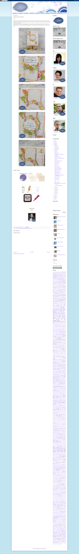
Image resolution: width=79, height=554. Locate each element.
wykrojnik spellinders (58, 537)
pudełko (57, 470)
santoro (54, 478)
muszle (54, 417)
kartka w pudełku (56, 379)
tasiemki (57, 502)
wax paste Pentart (60, 520)
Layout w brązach (57, 179)
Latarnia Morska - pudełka (56, 401)
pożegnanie (54, 466)
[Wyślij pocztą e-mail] (25, 227)
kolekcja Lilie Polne (56, 385)
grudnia (56, 145)
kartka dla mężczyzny (56, 363)
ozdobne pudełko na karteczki (61, 429)
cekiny (60, 291)
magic (57, 405)
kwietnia (56, 189)
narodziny (59, 418)
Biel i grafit (58, 250)
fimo (60, 338)
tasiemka (54, 502)
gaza (64, 342)
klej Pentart (56, 383)
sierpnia (56, 150)
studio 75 (63, 488)
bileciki (58, 285)
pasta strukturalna (61, 454)
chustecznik (60, 293)
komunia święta (55, 386)
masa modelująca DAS (63, 407)
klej (54, 382)
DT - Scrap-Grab (63, 315)
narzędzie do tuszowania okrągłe (61, 420)
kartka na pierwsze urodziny (56, 370)
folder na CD (56, 340)
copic (57, 294)
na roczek (56, 159)
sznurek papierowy (63, 494)
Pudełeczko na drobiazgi (58, 169)
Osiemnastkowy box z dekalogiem (59, 154)
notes (53, 423)
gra (58, 347)
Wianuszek (56, 164)
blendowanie (64, 285)
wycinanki (57, 528)
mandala (64, 405)
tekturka (59, 505)
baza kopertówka (63, 280)
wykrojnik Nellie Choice (60, 535)
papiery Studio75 (30, 228)
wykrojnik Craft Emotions (56, 530)
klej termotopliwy (61, 383)
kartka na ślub (61, 371)
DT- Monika (58, 318)
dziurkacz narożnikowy (61, 329)
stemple (65, 487)
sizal (58, 481)
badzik (61, 275)
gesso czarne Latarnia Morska (61, 344)
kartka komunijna (61, 365)
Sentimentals (63, 479)
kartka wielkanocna (56, 380)
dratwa (62, 306)
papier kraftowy (61, 434)
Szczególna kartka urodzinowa (61, 254)
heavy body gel (61, 350)
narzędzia (63, 418)
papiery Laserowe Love (60, 446)
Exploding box (56, 155)
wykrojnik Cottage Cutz (60, 529)
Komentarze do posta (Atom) (20, 253)
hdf (57, 350)
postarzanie (54, 465)
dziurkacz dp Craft (60, 328)
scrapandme (59, 479)
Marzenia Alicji (57, 407)
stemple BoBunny (56, 488)
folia (59, 340)
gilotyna (61, 345)
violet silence (57, 519)
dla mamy (63, 301)
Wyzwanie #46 (56, 178)
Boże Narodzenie (63, 289)
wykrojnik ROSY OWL (57, 536)
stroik (60, 488)
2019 (54, 144)
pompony (54, 463)
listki (58, 403)
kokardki (59, 384)
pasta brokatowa (57, 453)
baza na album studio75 (55, 281)
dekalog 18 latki (63, 298)
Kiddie (62, 381)
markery (56, 406)
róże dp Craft (54, 477)
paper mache (58, 431)
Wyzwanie (59, 539)
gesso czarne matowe (55, 345)
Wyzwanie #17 (59, 220)
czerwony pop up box (59, 297)
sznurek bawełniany (55, 493)
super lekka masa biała (60, 490)
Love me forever (58, 404)
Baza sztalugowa (62, 284)
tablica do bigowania (56, 501)
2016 (54, 197)
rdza (62, 474)
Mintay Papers (58, 414)
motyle (61, 416)
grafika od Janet (61, 347)
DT (61, 307)
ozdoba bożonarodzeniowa (58, 428)
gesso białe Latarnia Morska (59, 343)
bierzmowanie (54, 285)
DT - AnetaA (60, 308)
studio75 (58, 489)
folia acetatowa (63, 340)
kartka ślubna (63, 375)
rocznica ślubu (58, 475)
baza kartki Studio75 (60, 279)
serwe (55, 480)
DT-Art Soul (64, 318)
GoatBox (59, 346)
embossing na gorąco (61, 334)
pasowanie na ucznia (58, 452)
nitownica (62, 422)
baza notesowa (61, 282)
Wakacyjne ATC (57, 153)
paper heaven (54, 431)
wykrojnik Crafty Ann (56, 532)
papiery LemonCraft (56, 447)
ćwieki (63, 297)
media (65, 411)
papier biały (63, 431)
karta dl (59, 355)
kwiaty (54, 395)
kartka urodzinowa (25, 228)
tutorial (54, 517)
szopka (57, 495)
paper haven (63, 430)
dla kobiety (59, 301)
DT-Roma (64, 321)
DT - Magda (61, 312)
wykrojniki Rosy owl (59, 538)
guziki (63, 348)
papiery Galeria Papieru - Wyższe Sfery (61, 443)
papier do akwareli (60, 432)
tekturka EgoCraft (56, 506)
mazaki (60, 410)
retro (64, 474)
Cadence (54, 291)
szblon (59, 491)
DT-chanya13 (58, 319)
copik (59, 294)
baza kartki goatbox (60, 278)
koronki (58, 387)
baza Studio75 (57, 284)
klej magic (61, 382)
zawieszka (54, 542)
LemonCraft (61, 402)
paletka (60, 430)
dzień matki (55, 326)
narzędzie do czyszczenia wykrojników (57, 419)
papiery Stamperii (59, 449)
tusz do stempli (62, 513)
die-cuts (57, 299)
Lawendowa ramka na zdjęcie (58, 185)
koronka (55, 387)
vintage (54, 519)
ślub (55, 180)
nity (64, 422)
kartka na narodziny (62, 369)
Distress (60, 299)
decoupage (54, 298)
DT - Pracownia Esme (18, 228)
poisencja (63, 462)
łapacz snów (54, 405)
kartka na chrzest (56, 369)
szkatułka (62, 491)
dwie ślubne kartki (56, 323)
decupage (58, 298)
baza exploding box (60, 276)
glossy (64, 345)
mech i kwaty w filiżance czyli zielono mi (58, 411)
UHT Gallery (59, 517)
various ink (59, 518)
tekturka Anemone (63, 505)
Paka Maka (56, 430)
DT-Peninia (59, 321)
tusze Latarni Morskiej (61, 516)
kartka (22, 228)
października (56, 148)
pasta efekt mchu (56, 454)
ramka (53, 473)
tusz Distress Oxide (55, 512)
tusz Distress (62, 511)
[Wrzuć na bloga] (26, 227)
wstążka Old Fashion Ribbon (57, 525)
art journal (64, 274)
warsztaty (55, 520)
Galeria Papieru (55, 342)
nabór (64, 417)
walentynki (64, 519)
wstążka (59, 524)
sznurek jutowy (61, 493)
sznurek (63, 492)
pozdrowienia (62, 465)
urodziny (54, 518)
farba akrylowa (60, 336)
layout (56, 402)
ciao (53, 294)
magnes (60, 405)
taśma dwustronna (62, 502)
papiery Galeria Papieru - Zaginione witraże (59, 444)
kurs (61, 393)
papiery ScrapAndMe (59, 448)
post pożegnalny (63, 464)
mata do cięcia (57, 410)
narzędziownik (54, 421)
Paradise (54, 452)
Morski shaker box (57, 173)
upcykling (64, 517)
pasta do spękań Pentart (63, 453)
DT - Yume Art (62, 316)
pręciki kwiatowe (63, 467)
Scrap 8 (56, 478)
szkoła (59, 492)
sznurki (54, 495)
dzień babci (60, 325)
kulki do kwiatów (58, 393)
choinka (62, 292)
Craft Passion (63, 295)
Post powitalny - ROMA (60, 237)
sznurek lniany (58, 494)
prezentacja (59, 467)
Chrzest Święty (56, 293)
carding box (57, 291)
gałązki (61, 342)
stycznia (56, 193)
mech (65, 410)
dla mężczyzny (61, 302)
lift (56, 403)
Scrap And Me (60, 478)
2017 (54, 196)
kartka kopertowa (55, 366)
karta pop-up (54, 356)
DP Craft (59, 306)
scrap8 (56, 479)
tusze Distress (55, 516)
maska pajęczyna (63, 409)
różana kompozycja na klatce (56, 476)
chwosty (64, 293)
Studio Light (54, 489)
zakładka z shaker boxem (58, 172)
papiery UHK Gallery (58, 451)
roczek (53, 475)
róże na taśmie (58, 477)
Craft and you (63, 294)
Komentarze (55, 263)
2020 (54, 143)
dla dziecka (61, 300)
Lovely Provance (63, 404)
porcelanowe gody (58, 464)
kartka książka (60, 366)
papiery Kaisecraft (59, 445)
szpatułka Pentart (61, 495)
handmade (58, 349)
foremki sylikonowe (59, 341)
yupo (57, 540)
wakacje (61, 519)
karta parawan (63, 355)
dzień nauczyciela (61, 326)
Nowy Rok (57, 423)
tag (61, 501)
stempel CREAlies (55, 486)
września (56, 149)
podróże (54, 462)
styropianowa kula (62, 489)
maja (55, 188)
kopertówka (61, 386)
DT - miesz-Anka (59, 313)
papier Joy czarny (56, 434)
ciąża (55, 294)
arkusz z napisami (60, 274)
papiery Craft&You (56, 441)
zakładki (64, 540)
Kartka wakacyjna (57, 163)
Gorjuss (63, 346)
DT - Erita (58, 309)
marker (53, 406)
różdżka (62, 476)
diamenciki (54, 299)
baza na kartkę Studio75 (56, 282)
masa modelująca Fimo (57, 408)
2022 (54, 140)
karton (59, 381)
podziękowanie (58, 462)
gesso (53, 343)
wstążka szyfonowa (60, 527)
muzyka (57, 417)
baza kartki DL (58, 277)
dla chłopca (64, 299)
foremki (54, 341)
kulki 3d (54, 393)
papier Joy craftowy (63, 433)
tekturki (58, 507)
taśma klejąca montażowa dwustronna (58, 503)
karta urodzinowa (59, 356)
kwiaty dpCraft (59, 395)
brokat (59, 290)
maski (53, 410)
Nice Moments (60, 421)
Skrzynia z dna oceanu (60, 246)
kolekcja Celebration (63, 384)
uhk (56, 517)
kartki (56, 381)
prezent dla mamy (55, 467)
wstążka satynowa (60, 526)
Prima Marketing (56, 468)
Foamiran (56, 339)
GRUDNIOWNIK (59, 348)
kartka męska (64, 366)
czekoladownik (57, 296)
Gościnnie (54, 347)
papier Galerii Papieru (57, 433)
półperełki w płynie (62, 466)
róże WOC (62, 477)
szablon (56, 491)
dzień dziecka (64, 325)
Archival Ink (54, 274)
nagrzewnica (54, 418)
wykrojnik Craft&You (61, 531)
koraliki (65, 386)
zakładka (60, 540)
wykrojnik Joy (60, 533)
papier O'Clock (59, 435)
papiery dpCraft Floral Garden (56, 442)
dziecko (57, 325)
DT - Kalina (59, 310)
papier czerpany (55, 432)
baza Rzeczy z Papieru (62, 283)
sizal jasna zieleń (63, 481)
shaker (65, 480)
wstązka (56, 524)
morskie (59, 416)
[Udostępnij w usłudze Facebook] (27, 227)
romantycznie (63, 475)
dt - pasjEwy (59, 314)
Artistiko (55, 275)
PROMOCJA (61, 468)
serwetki (58, 480)
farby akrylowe (57, 337)
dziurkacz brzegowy (55, 328)
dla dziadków (56, 300)
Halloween (54, 349)
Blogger (45, 548)
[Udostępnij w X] (26, 227)
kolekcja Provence (62, 385)
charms (54, 292)
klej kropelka (57, 382)
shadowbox (61, 480)
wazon (64, 520)
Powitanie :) (58, 233)
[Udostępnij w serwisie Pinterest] (28, 227)
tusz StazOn (59, 514)
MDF (62, 410)
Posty (55, 261)
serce (53, 480)
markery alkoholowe (60, 406)
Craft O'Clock (57, 295)
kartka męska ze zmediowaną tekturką (58, 367)
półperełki (58, 466)
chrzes (65, 292)
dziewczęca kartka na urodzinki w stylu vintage (59, 327)
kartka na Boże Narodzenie (62, 368)
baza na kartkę (62, 281)
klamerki (65, 381)
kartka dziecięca (61, 364)
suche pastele (54, 490)
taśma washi (60, 504)
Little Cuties (62, 403)
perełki (63, 456)
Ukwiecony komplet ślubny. (58, 168)
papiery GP (54, 445)
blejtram (61, 285)
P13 (53, 430)
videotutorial (63, 518)
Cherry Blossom (58, 292)
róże (64, 476)
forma (64, 341)
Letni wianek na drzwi (57, 167)
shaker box (55, 481)
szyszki (56, 496)
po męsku (63, 461)
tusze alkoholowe (64, 515)
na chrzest (61, 417)
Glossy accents (55, 346)
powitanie (58, 465)
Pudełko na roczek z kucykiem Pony (59, 158)
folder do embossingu (63, 339)
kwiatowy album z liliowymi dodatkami (60, 394)
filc (57, 338)
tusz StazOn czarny (58, 515)
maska (59, 409)
